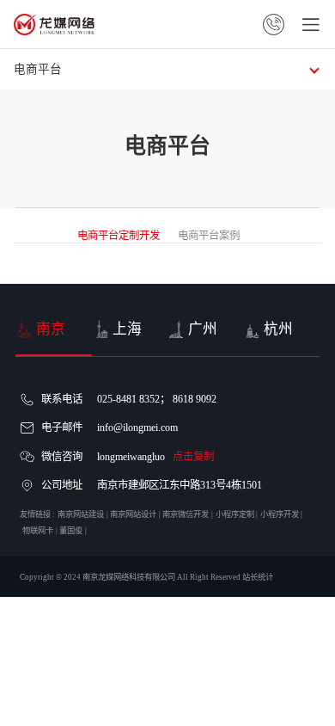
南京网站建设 (81, 514)
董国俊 (70, 530)
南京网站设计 (133, 514)
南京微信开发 (185, 514)
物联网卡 (37, 530)
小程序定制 (235, 514)
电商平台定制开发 (118, 236)
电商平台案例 (209, 236)
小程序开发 (279, 514)
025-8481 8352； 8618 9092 (156, 399)
